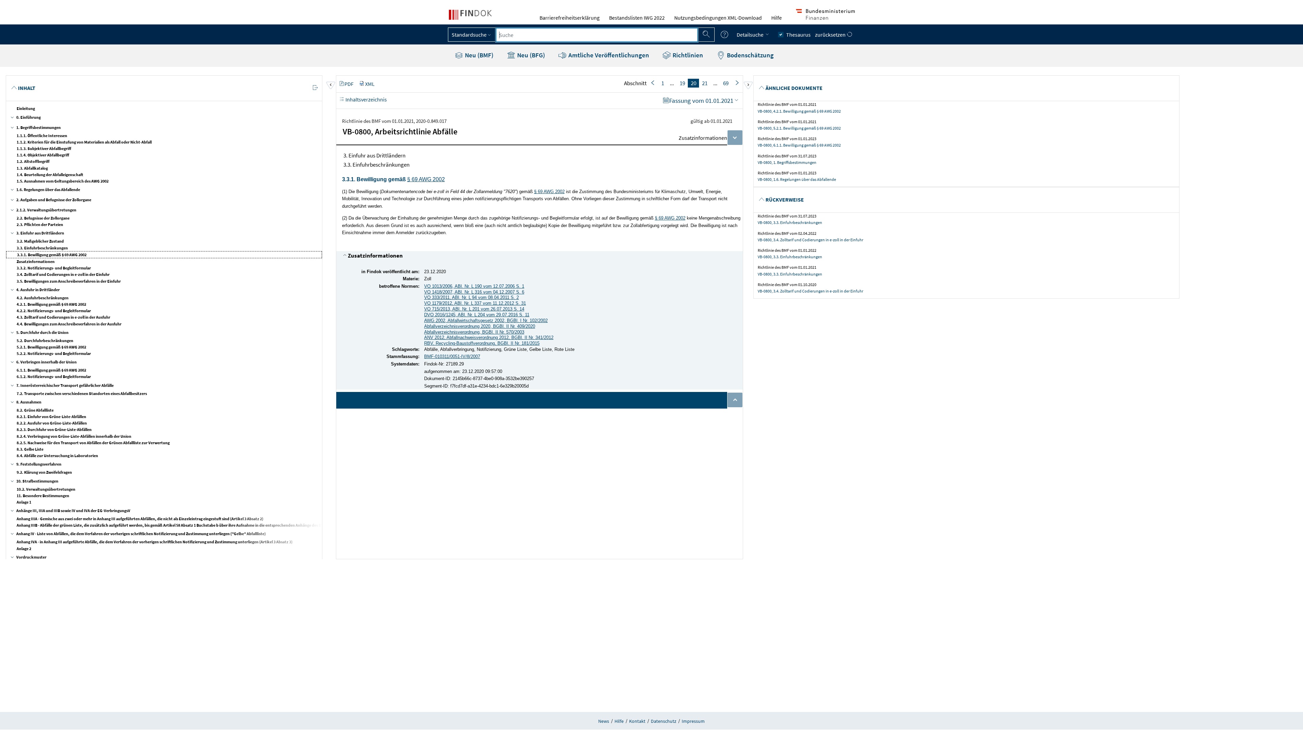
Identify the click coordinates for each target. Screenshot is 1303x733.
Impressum (693, 721)
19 (682, 83)
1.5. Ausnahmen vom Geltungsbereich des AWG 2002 (63, 181)
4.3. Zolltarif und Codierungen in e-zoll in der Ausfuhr (63, 317)
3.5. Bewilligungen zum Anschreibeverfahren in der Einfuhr (69, 281)
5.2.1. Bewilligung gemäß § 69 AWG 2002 (51, 347)
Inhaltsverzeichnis (365, 99)
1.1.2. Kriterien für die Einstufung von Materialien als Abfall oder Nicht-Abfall (84, 142)
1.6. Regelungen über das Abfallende (48, 189)
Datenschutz (663, 721)
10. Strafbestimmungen (37, 481)
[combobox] (597, 35)
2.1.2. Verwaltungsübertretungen (46, 209)
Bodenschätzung (749, 55)
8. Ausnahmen (28, 402)
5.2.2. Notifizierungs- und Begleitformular (54, 353)
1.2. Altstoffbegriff (33, 161)
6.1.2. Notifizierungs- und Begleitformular (54, 376)
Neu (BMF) (478, 55)
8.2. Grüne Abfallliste (35, 410)
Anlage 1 (24, 502)
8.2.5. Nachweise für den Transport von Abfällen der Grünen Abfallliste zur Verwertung (93, 442)
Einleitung (26, 108)
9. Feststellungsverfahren (38, 464)
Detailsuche (750, 34)
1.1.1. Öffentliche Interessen (42, 135)
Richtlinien (687, 55)
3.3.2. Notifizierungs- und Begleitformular (54, 267)
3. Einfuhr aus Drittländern (40, 233)
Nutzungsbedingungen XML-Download (718, 17)
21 (704, 83)
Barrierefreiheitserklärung (570, 17)
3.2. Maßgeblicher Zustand (40, 241)
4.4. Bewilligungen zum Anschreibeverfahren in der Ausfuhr (69, 323)
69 (726, 83)
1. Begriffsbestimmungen (38, 127)
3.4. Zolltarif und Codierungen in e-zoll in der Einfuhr (63, 274)
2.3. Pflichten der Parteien (40, 224)
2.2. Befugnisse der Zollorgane (43, 218)
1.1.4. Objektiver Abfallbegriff (43, 154)
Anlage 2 (24, 548)
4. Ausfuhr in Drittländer (38, 289)
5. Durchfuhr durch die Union (42, 332)
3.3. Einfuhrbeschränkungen (42, 247)
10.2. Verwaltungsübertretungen (46, 489)
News (603, 721)
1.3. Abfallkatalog (32, 168)
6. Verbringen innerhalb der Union (46, 361)
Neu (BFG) (530, 55)
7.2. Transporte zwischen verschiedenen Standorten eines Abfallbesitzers (82, 393)
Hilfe (776, 17)
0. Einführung (28, 117)
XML (370, 83)
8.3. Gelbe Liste (30, 449)
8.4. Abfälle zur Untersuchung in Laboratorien (57, 455)
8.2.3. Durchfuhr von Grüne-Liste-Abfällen (54, 429)
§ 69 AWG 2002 (426, 179)
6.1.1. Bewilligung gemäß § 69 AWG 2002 (51, 370)
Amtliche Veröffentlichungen (608, 55)
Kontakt (637, 721)
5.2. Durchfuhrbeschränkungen (45, 340)
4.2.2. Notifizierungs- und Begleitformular (54, 310)
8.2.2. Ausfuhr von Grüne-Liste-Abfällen (52, 423)
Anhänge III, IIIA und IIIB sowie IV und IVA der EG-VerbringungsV (73, 510)
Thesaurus (798, 34)
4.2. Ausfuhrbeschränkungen (43, 297)
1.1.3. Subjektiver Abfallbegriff (44, 148)
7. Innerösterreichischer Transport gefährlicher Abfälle (65, 385)
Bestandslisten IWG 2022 (637, 17)
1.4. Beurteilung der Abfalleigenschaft (50, 174)
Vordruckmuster (31, 557)
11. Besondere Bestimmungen (43, 495)
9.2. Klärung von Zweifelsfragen (44, 472)
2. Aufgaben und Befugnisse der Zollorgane (53, 199)
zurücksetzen (831, 34)
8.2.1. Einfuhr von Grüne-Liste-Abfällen (51, 416)
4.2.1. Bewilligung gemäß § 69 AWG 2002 (51, 304)
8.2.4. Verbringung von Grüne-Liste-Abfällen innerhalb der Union (74, 436)
